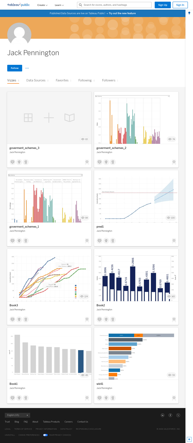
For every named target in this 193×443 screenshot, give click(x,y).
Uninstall (10, 435)
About (35, 422)
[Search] (80, 5)
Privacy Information (46, 429)
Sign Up (162, 4)
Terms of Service (23, 429)
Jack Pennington (17, 152)
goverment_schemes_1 (24, 226)
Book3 (13, 305)
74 (173, 139)
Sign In (180, 4)
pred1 (100, 226)
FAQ (26, 422)
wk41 (99, 384)
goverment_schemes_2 (111, 148)
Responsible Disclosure (88, 429)
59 (173, 375)
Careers (69, 422)
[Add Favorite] (87, 162)
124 (86, 296)
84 (86, 218)
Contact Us (82, 422)
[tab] (189, 13)
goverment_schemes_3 (24, 148)
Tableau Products (51, 422)
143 (173, 296)
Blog (17, 422)
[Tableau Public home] (18, 5)
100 (173, 218)
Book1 (13, 384)
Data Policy (66, 429)
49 (86, 375)
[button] (162, 415)
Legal (8, 429)
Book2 (100, 305)
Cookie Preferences (29, 435)
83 (86, 139)
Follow (15, 68)
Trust (7, 422)
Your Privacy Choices (60, 435)
